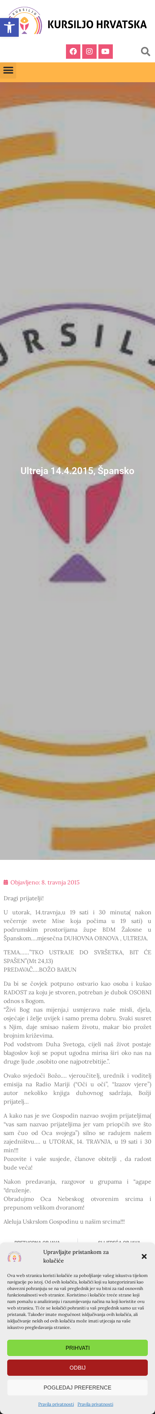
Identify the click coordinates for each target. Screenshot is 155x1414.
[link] (9, 27)
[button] (144, 1256)
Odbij (78, 1368)
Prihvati (78, 1348)
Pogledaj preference (77, 1387)
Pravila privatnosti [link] (56, 1404)
